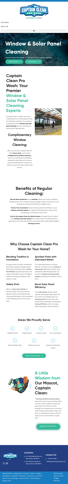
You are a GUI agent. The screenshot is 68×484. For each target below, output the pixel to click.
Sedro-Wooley (35, 478)
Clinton (32, 473)
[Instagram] (3, 463)
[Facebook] (7, 463)
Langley (38, 473)
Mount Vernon (24, 478)
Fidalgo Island (17, 473)
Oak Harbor (22, 476)
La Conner (38, 476)
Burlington (15, 478)
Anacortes (30, 476)
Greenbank (5, 476)
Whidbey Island (7, 473)
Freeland (26, 473)
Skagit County (6, 481)
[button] (34, 30)
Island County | (7, 478)
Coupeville (14, 476)
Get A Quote (32, 61)
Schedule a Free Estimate (48, 426)
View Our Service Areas (32, 355)
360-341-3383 (13, 61)
